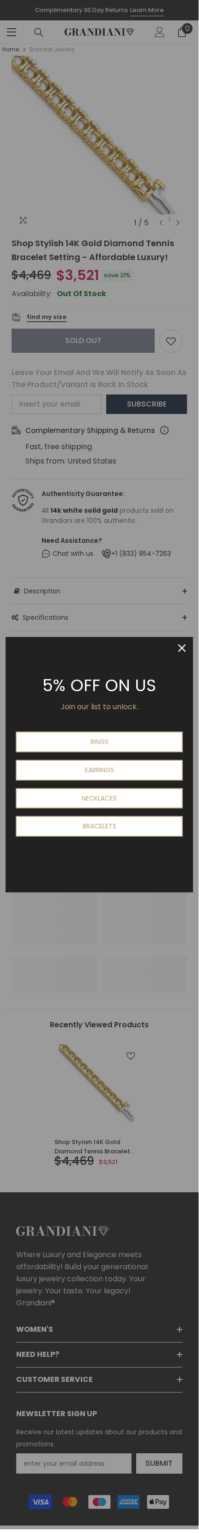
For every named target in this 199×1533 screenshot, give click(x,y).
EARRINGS (99, 770)
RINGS (99, 741)
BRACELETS (99, 826)
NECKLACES (99, 798)
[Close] (182, 648)
